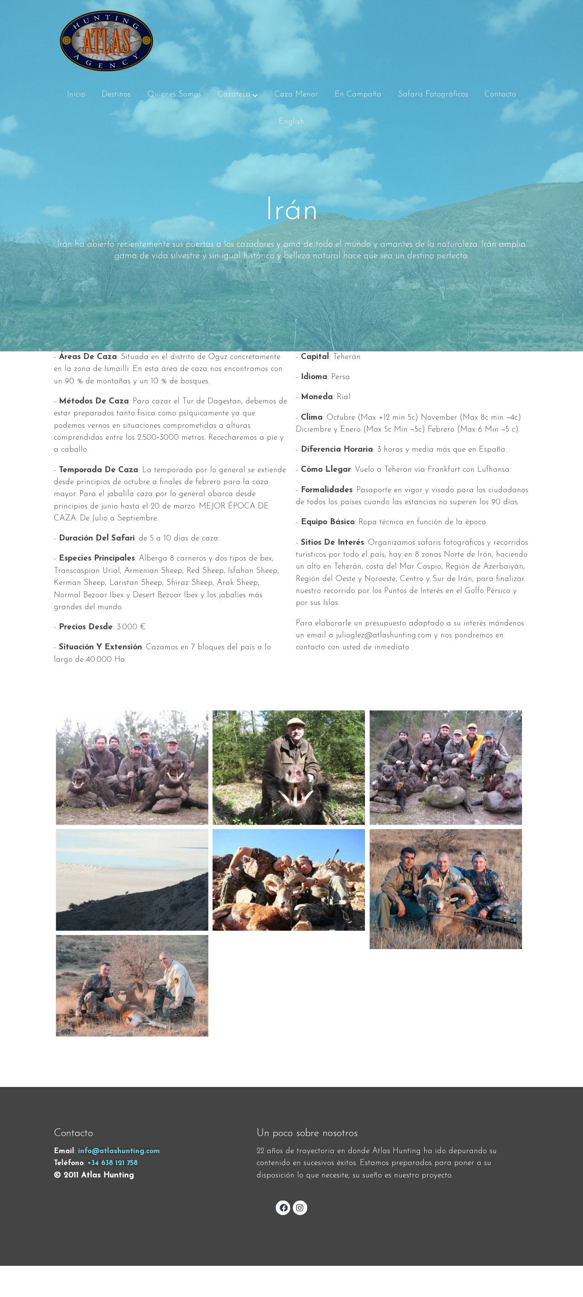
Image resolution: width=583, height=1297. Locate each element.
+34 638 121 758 (112, 1163)
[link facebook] (283, 1207)
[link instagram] (300, 1207)
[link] (106, 41)
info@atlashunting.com (119, 1151)
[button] (238, 94)
